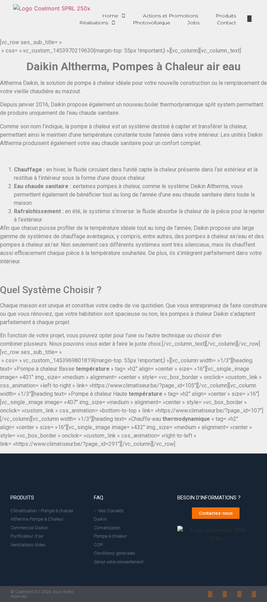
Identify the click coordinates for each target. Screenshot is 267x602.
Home (110, 16)
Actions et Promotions (170, 16)
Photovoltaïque (151, 22)
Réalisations (93, 22)
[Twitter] (254, 594)
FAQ (98, 498)
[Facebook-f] (210, 594)
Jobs (194, 22)
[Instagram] (224, 594)
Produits (226, 16)
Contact (226, 22)
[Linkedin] (239, 594)
